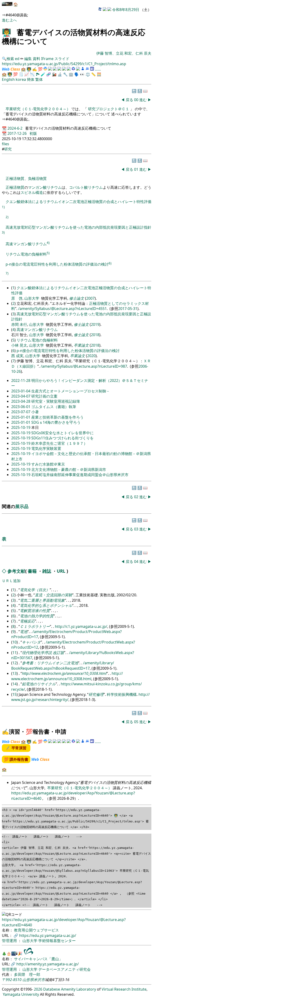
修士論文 (76, 298)
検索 (10, 58)
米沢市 (39, 979)
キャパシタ (31, 642)
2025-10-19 (21, 427)
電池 (23, 631)
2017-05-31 (127, 308)
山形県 (28, 979)
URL (61, 571)
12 (14, 662)
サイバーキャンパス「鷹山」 (38, 958)
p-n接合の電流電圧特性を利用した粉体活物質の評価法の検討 (57, 264)
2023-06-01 (21, 406)
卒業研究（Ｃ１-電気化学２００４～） (38, 108)
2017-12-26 (17, 133)
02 (136, 496)
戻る (129, 99)
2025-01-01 (21, 417)
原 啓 (16, 298)
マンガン (35, 187)
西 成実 (17, 355)
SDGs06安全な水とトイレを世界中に (62, 432)
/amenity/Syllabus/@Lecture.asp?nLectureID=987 (84, 366)
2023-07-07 (21, 411)
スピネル (28, 192)
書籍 (32, 571)
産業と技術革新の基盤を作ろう (57, 417)
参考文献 (16, 571)
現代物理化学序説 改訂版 (43, 652)
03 (136, 529)
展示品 (21, 506)
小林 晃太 (19, 345)
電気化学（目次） (35, 589)
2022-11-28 (21, 380)
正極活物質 (15, 178)
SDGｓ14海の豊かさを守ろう (56, 422)
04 (136, 561)
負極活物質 (37, 178)
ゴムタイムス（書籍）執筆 (53, 406)
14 (14, 683)
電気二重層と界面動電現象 (42, 600)
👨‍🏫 (6, 32)
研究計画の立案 (44, 396)
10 (14, 642)
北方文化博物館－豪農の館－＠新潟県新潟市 (68, 469)
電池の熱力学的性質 (36, 616)
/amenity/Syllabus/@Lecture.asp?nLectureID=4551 (62, 308)
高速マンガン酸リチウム (26, 243)
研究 (8, 149)
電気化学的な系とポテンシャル (46, 605)
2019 (95, 324)
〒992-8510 (11, 979)
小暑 (35, 411)
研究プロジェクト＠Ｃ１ (108, 108)
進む (5, 20)
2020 (91, 355)
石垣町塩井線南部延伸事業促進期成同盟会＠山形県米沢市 (79, 474)
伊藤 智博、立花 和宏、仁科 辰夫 (123, 53)
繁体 (39, 79)
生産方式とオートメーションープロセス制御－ (70, 391)
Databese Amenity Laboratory (69, 989)
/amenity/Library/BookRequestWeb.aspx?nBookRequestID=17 (62, 665)
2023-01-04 (21, 391)
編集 (28, 58)
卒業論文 (81, 345)
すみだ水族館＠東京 (48, 464)
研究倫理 (96, 694)
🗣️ (76, 74)
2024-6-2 (15, 128)
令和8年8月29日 (125, 9)
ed (17, 58)
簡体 (30, 79)
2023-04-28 (21, 401)
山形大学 (31, 298)
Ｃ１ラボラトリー (35, 626)
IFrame (47, 58)
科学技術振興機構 (122, 694)
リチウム (54, 187)
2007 (90, 298)
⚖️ (87, 74)
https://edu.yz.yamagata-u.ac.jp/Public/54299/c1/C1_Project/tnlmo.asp (64, 63)
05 (136, 721)
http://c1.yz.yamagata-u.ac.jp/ (81, 626)
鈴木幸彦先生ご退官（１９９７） (59, 443)
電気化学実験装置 (46, 448)
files (5, 143)
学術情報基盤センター (57, 940)
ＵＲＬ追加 (11, 580)
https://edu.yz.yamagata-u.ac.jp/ (47, 935)
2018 (95, 334)
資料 (37, 58)
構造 (39, 192)
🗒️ (21, 74)
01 (136, 169)
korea (21, 79)
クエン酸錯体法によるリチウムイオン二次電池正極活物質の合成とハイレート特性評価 (78, 201)
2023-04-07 (21, 396)
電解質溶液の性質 (35, 610)
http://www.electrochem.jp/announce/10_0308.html (64, 673)
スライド (61, 58)
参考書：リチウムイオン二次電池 (50, 662)
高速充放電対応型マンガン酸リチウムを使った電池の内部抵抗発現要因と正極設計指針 (78, 227)
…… (98, 69)
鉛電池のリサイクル (39, 683)
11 (14, 652)
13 (14, 673)
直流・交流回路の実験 (53, 594)
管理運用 (10, 940)
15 (14, 694)
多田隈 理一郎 (27, 974)
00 (136, 99)
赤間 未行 (19, 324)
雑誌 (46, 571)
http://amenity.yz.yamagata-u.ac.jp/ (47, 964)
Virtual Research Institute (124, 989)
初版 (33, 133)
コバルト (76, 187)
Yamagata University (21, 994)
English (8, 79)
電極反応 (27, 621)
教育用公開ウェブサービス (36, 930)
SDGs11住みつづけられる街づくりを (62, 438)
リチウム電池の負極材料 (26, 254)
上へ (13, 20)
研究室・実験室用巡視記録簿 (55, 401)
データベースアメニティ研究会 (64, 969)
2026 (38, 989)
